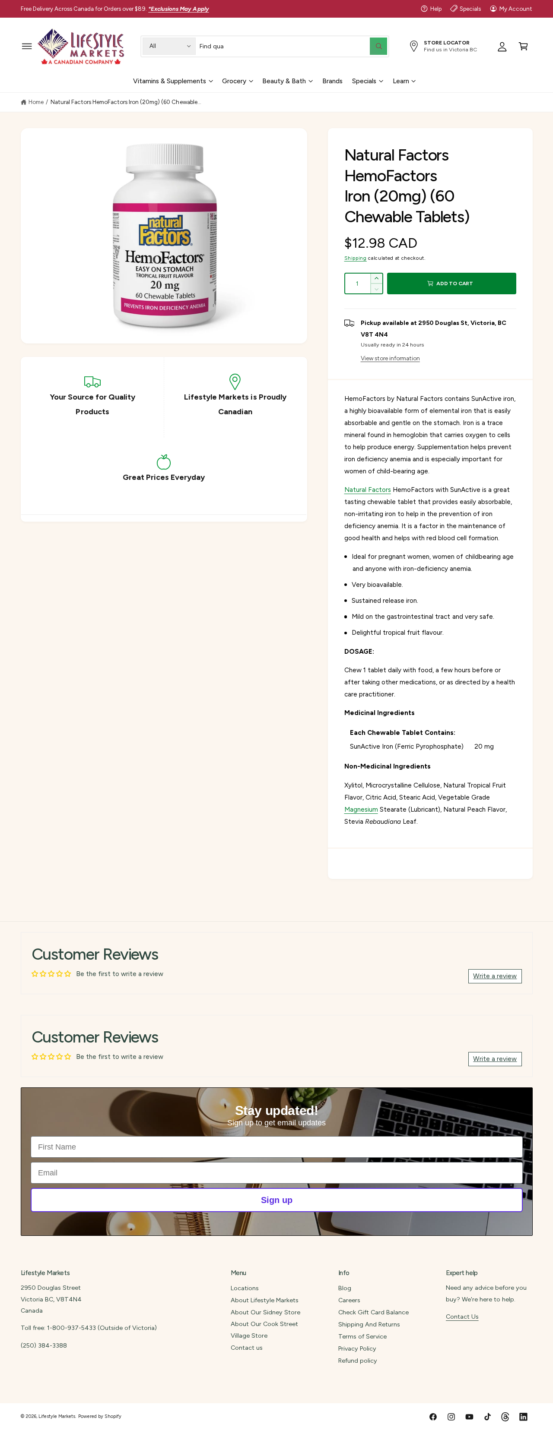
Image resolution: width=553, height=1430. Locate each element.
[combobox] (293, 46)
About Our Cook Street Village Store (264, 1329)
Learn (401, 81)
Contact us (247, 1347)
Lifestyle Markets (56, 1416)
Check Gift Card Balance (373, 1312)
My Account (515, 8)
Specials (470, 8)
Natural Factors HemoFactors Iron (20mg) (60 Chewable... (126, 101)
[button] (27, 46)
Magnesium (361, 809)
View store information (390, 358)
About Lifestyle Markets (265, 1300)
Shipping (355, 258)
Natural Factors (367, 490)
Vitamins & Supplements (169, 81)
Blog (344, 1288)
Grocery (234, 81)
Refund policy (357, 1360)
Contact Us (462, 1316)
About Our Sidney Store (265, 1312)
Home (36, 101)
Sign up (276, 1200)
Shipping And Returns (369, 1324)
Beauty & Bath (284, 81)
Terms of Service (362, 1336)
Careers (349, 1300)
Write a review (495, 976)
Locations (245, 1288)
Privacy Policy (357, 1348)
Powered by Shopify (99, 1416)
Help (436, 8)
